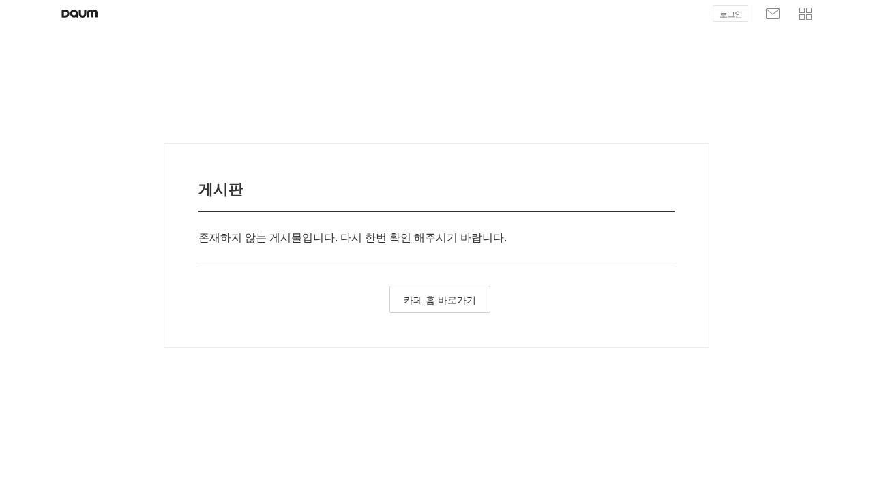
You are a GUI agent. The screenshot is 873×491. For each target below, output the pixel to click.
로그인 (731, 14)
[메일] (773, 13)
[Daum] (79, 13)
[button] (805, 13)
